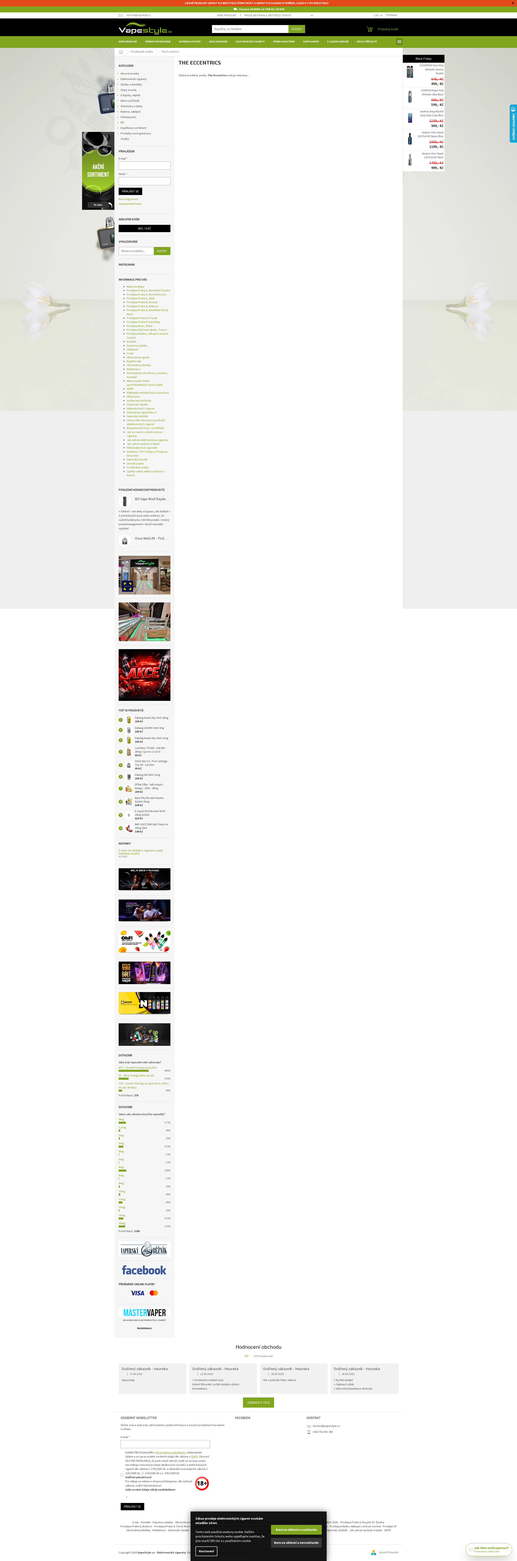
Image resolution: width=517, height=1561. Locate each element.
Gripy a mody (129, 90)
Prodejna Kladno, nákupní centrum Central (147, 336)
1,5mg (122, 1128)
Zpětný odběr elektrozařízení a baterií (145, 473)
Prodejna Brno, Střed (139, 326)
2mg (121, 1135)
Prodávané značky (138, 467)
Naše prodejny (226, 15)
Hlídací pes (133, 397)
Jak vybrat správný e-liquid (143, 444)
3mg (121, 1143)
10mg (122, 1191)
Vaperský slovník (137, 460)
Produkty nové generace (136, 133)
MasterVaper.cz (144, 1328)
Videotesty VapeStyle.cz (142, 412)
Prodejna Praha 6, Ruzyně (142, 302)
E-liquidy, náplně (130, 95)
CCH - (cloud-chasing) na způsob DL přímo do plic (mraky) (144, 1085)
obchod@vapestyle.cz (326, 1426)
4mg (121, 1151)
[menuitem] (128, 41)
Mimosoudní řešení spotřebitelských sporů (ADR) (145, 383)
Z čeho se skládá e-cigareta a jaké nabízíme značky (141, 852)
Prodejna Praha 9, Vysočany (143, 322)
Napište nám (134, 361)
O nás (130, 353)
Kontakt (131, 342)
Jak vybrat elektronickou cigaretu (147, 440)
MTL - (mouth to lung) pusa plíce (138, 1068)
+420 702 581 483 (323, 1432)
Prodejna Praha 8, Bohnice (142, 306)
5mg (121, 1159)
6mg (121, 1167)
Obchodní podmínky (139, 365)
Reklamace (133, 369)
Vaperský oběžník (137, 416)
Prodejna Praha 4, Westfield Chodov (267, 15)
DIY (122, 123)
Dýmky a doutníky (131, 85)
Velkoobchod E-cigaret (140, 409)
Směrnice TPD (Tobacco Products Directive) (147, 454)
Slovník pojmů (135, 464)
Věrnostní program (138, 358)
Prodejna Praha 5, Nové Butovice (146, 295)
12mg (122, 1199)
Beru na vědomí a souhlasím (296, 1530)
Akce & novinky (130, 74)
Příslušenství (128, 117)
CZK (376, 15)
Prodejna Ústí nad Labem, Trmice (147, 330)
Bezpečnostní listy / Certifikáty (145, 428)
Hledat (297, 29)
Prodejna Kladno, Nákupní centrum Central (355, 1526)
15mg (122, 1207)
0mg (121, 1119)
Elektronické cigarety (134, 79)
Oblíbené (132, 350)
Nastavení (206, 1551)
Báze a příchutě (130, 101)
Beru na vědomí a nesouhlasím (296, 1543)
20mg (122, 1223)
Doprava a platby (137, 346)
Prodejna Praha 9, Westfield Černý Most (147, 312)
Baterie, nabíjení (130, 112)
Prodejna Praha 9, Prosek (142, 318)
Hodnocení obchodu (139, 401)
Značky (125, 139)
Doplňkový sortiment (133, 128)
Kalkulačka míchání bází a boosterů (148, 393)
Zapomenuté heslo (130, 204)
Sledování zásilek (137, 405)
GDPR (130, 389)
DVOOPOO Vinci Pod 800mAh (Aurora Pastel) (431, 69)
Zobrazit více (258, 1402)
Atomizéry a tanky (132, 106)
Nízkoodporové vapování (142, 448)
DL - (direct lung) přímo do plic (137, 1076)
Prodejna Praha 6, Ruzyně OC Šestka (362, 1522)
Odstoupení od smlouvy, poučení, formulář (147, 375)
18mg (122, 1215)
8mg (121, 1175)
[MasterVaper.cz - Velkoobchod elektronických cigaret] (144, 1312)
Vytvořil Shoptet (389, 1553)
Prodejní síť (390, 1526)
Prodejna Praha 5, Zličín (141, 298)
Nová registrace (128, 199)
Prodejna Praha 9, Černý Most (172, 1526)
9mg (121, 1183)
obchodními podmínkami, (170, 1453)
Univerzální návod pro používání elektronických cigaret (146, 422)
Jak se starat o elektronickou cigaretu (144, 434)
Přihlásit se (130, 191)
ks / (144, 228)
